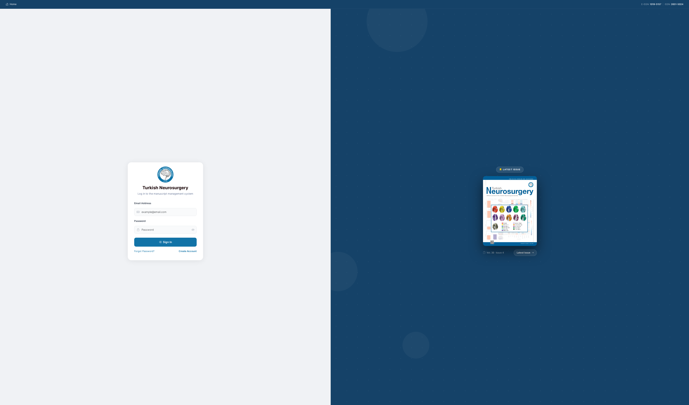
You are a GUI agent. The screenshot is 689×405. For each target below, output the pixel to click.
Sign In (167, 242)
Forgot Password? (144, 251)
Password (140, 221)
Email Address (142, 203)
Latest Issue (523, 252)
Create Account (188, 251)
